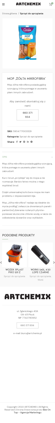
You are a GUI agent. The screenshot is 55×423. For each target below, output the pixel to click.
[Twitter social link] (20, 142)
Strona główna (9, 13)
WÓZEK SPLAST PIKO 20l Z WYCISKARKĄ (14, 272)
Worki (40, 279)
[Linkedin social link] (28, 142)
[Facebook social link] (16, 142)
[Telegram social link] (31, 142)
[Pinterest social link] (24, 142)
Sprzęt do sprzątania (31, 13)
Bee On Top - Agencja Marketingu (32, 411)
